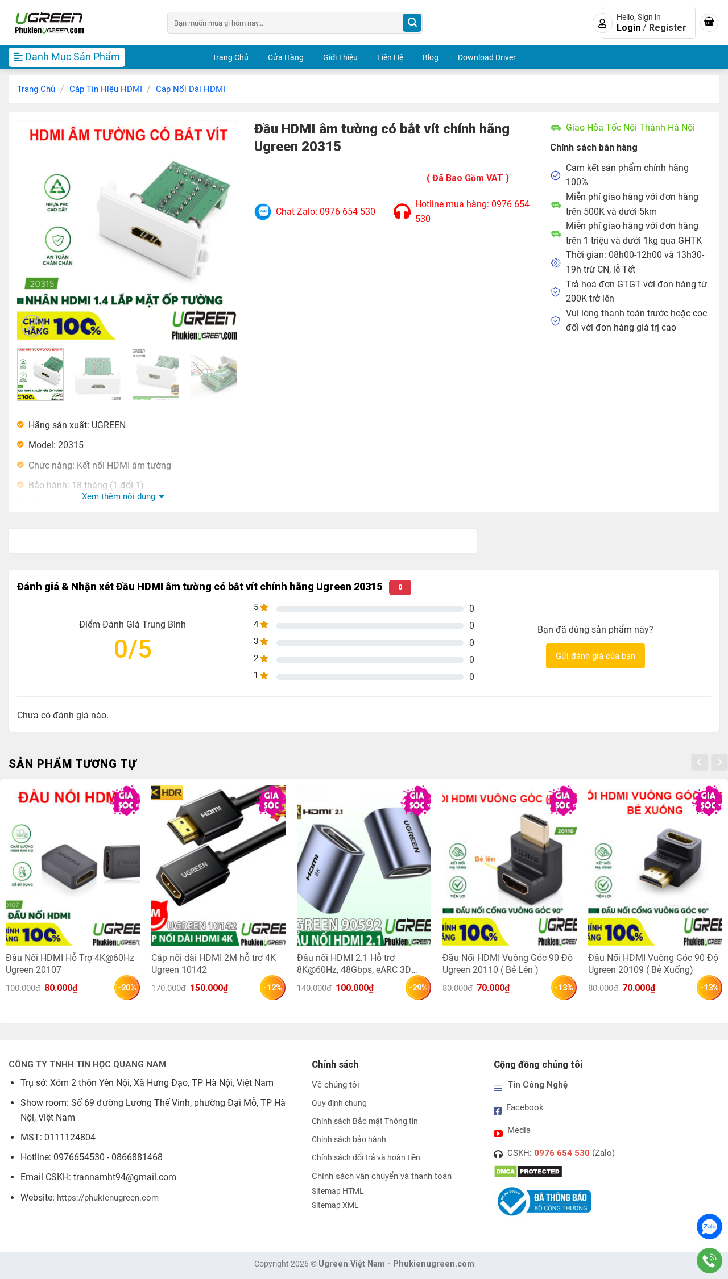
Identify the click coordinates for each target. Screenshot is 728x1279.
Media (519, 1130)
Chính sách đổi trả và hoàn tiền (366, 1158)
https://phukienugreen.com (108, 1198)
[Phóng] (32, 326)
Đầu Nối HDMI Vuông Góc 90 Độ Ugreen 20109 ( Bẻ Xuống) (653, 963)
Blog (431, 57)
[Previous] (36, 230)
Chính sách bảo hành (349, 1139)
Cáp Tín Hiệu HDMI (105, 89)
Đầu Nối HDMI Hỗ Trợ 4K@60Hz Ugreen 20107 (70, 963)
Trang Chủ (230, 57)
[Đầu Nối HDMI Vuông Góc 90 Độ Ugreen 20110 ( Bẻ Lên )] (509, 865)
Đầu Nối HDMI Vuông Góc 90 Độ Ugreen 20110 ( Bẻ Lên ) (507, 963)
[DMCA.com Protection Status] (528, 1171)
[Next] (218, 230)
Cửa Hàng (286, 57)
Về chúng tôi (335, 1085)
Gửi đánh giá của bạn (595, 656)
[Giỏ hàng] (709, 23)
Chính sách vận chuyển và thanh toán (382, 1176)
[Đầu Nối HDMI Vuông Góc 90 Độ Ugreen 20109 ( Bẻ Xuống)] (655, 865)
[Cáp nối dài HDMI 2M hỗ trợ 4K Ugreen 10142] (218, 865)
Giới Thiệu (340, 57)
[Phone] (709, 1260)
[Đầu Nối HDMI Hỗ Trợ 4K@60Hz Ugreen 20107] (73, 865)
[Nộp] (412, 23)
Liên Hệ (390, 57)
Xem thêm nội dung (118, 496)
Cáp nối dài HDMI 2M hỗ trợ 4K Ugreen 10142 (213, 963)
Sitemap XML (335, 1205)
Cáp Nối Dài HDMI (190, 89)
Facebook (525, 1107)
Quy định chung (339, 1103)
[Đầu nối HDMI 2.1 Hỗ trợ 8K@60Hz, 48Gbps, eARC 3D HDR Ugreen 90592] (364, 865)
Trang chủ (36, 89)
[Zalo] (709, 1226)
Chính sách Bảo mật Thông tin (365, 1121)
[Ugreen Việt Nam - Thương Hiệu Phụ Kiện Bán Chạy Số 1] (79, 23)
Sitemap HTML (338, 1191)
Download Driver (487, 57)
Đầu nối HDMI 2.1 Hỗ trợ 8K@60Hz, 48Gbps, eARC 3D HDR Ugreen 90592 (354, 963)
